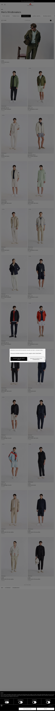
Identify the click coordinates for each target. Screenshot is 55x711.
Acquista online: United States (19, 359)
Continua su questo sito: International (36, 359)
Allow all (45, 708)
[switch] (21, 702)
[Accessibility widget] (1, 705)
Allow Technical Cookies (27, 708)
